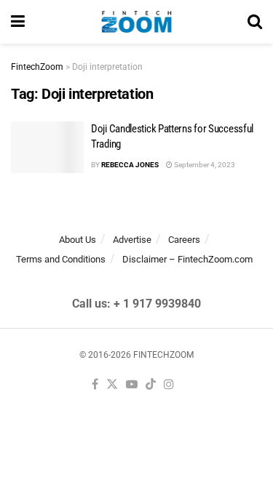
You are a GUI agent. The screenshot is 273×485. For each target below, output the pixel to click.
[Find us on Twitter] (112, 385)
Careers (184, 239)
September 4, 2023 (204, 165)
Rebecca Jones (130, 165)
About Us (77, 239)
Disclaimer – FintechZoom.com (187, 259)
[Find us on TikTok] (151, 385)
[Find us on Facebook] (95, 385)
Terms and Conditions (61, 259)
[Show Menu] (18, 22)
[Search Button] (255, 22)
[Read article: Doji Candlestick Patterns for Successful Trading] (47, 147)
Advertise (132, 239)
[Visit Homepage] (136, 21)
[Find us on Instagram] (169, 385)
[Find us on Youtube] (132, 385)
